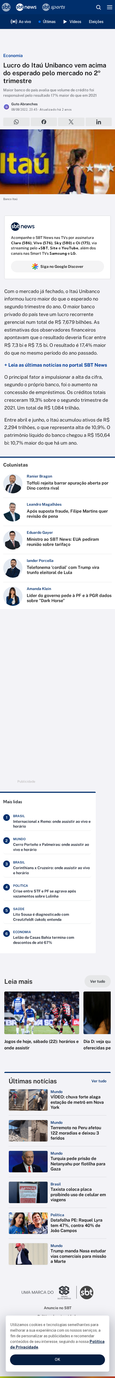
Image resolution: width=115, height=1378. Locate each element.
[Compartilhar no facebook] (44, 122)
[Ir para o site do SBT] (86, 1292)
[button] (41, 1026)
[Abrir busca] (98, 7)
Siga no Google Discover (61, 266)
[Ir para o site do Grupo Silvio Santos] (49, 1292)
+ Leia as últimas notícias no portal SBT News (55, 365)
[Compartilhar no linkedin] (99, 122)
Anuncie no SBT (57, 1308)
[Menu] (109, 7)
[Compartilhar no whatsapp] (16, 122)
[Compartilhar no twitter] (71, 122)
